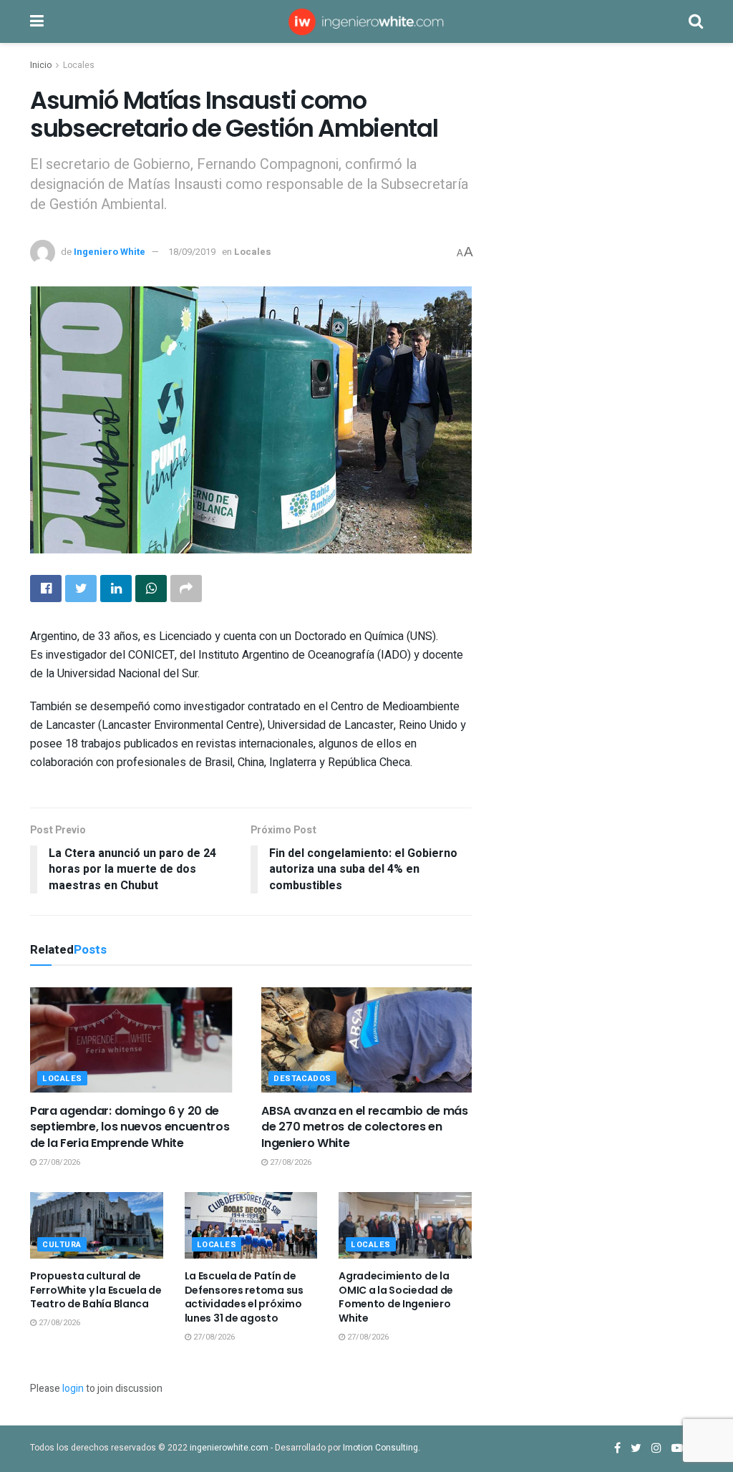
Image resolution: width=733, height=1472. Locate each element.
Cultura (62, 1245)
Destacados (302, 1078)
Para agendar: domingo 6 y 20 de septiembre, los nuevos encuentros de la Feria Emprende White (129, 1127)
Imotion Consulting (380, 1447)
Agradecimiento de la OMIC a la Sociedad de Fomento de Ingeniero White (396, 1297)
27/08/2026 (58, 1162)
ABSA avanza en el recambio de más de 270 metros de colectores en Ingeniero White (364, 1127)
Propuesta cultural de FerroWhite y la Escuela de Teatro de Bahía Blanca (96, 1290)
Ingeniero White (109, 251)
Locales (78, 65)
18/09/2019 (191, 251)
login (73, 1388)
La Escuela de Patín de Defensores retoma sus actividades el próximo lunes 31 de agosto (244, 1297)
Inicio (41, 65)
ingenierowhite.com (229, 1447)
